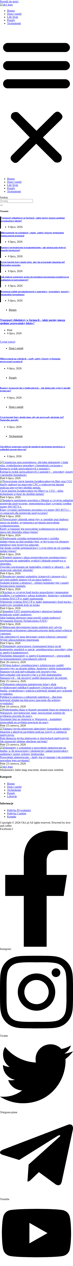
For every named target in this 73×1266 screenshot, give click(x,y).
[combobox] (16, 201)
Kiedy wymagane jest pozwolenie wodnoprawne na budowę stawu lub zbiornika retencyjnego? (34, 530)
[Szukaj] (1, 205)
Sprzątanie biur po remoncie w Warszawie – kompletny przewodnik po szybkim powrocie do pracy (31, 721)
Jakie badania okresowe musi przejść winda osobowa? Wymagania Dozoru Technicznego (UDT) (30, 619)
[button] (36, 101)
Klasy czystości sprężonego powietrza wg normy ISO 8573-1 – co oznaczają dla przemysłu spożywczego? (35, 511)
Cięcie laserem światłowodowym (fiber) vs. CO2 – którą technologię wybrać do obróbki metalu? (31, 492)
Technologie (14, 23)
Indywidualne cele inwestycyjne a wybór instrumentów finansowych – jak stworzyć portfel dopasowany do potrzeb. (34, 676)
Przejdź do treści (9, 1)
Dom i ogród (14, 13)
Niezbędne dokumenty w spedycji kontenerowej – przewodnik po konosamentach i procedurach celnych (35, 657)
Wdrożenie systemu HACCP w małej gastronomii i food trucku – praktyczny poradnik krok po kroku (36, 603)
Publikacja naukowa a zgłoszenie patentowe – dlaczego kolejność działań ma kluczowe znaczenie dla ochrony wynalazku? (31, 700)
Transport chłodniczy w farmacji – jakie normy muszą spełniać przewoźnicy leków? (32, 322)
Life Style (12, 17)
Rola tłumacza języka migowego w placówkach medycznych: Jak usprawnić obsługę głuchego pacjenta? (34, 740)
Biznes (11, 10)
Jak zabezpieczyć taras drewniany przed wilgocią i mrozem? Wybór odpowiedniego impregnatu (33, 638)
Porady (11, 20)
